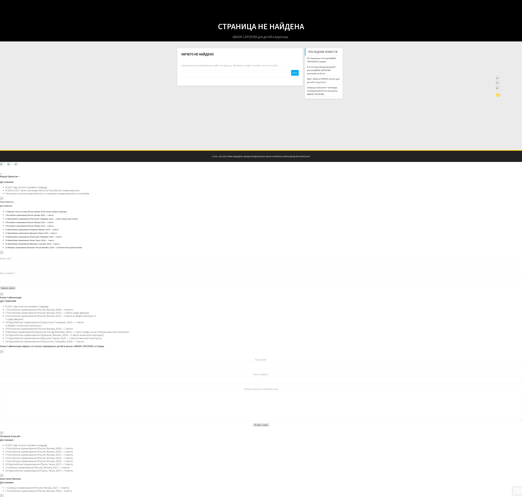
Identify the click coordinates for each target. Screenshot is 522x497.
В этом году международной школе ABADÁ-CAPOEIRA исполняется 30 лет (321, 70)
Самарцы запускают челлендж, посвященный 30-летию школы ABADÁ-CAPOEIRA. (322, 90)
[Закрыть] (1, 173)
